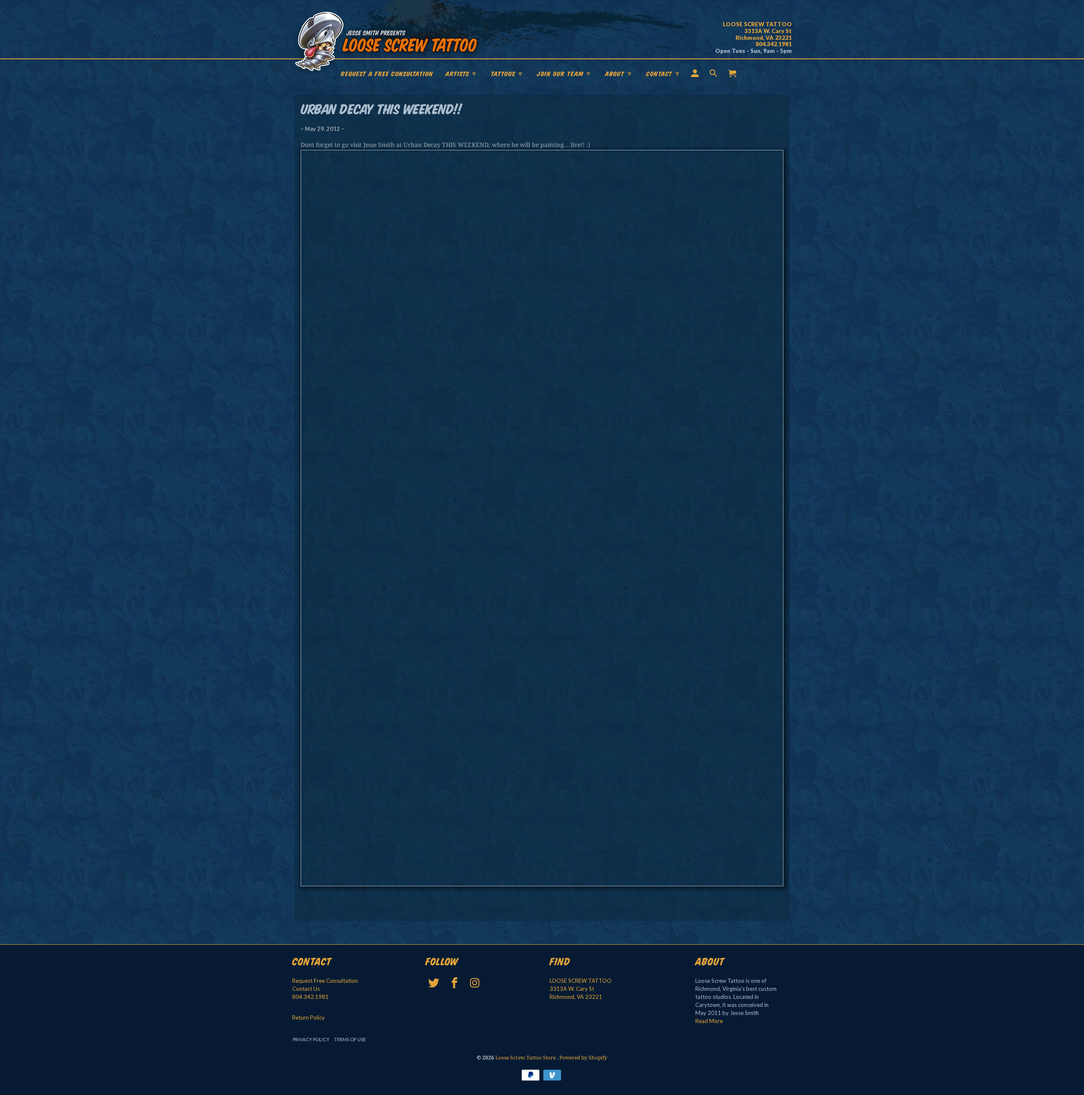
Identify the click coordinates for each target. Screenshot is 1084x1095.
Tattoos (507, 74)
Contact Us (306, 988)
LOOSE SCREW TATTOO (580, 980)
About (618, 74)
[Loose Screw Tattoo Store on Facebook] (455, 983)
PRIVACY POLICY (311, 1039)
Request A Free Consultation (387, 74)
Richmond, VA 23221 (576, 996)
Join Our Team (564, 74)
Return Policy (308, 1017)
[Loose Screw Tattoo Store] (387, 42)
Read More (709, 1021)
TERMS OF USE (350, 1039)
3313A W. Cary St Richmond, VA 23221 (757, 31)
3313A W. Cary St (572, 988)
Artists (460, 74)
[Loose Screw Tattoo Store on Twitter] (434, 983)
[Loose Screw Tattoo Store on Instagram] (475, 983)
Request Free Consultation (325, 980)
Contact (663, 74)
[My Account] (695, 75)
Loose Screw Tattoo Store (526, 1057)
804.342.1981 (310, 996)
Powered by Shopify (583, 1057)
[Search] (714, 75)
